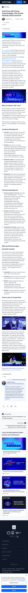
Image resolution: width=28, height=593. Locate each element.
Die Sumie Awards (6, 50)
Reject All (14, 586)
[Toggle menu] (24, 2)
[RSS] (3, 406)
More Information (21, 579)
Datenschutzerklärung (11, 568)
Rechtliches (4, 568)
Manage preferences (14, 582)
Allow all (14, 590)
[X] (7, 406)
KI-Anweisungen (5, 572)
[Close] (26, 575)
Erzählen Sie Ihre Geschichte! (14, 370)
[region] (14, 583)
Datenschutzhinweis (16, 570)
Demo (19, 2)
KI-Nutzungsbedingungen (7, 570)
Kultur (4, 24)
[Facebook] (11, 406)
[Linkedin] (15, 406)
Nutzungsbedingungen (20, 568)
